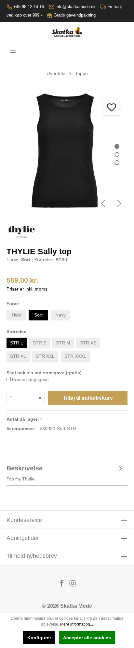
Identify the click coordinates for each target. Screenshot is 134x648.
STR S (39, 342)
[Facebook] (62, 585)
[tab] (65, 472)
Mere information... (76, 624)
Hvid (16, 315)
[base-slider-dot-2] (116, 154)
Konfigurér (39, 637)
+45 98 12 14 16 (28, 6)
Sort (38, 315)
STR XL (18, 356)
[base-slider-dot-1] (116, 146)
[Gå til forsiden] (67, 32)
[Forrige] (103, 203)
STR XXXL (75, 356)
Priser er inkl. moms (27, 289)
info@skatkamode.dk (76, 6)
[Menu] (13, 50)
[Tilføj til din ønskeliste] (111, 107)
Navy (60, 315)
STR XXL (45, 356)
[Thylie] (21, 231)
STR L (16, 342)
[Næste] (119, 203)
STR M (63, 342)
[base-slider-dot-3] (116, 162)
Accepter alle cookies (87, 637)
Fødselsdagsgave (30, 379)
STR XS (88, 342)
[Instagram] (72, 585)
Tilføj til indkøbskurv (88, 398)
